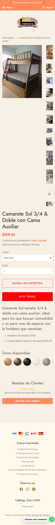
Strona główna (8, 38)
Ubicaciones (27, 461)
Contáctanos (27, 465)
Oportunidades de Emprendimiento (27, 470)
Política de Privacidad (27, 457)
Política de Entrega (27, 449)
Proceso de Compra (27, 474)
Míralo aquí (27, 506)
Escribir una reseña (27, 401)
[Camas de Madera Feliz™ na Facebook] (21, 489)
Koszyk (49, 8)
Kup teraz (27, 296)
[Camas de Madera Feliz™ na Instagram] (27, 489)
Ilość (5, 265)
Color (5, 252)
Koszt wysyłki (39, 240)
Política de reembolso (27, 453)
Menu (9, 7)
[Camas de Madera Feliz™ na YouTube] (33, 489)
